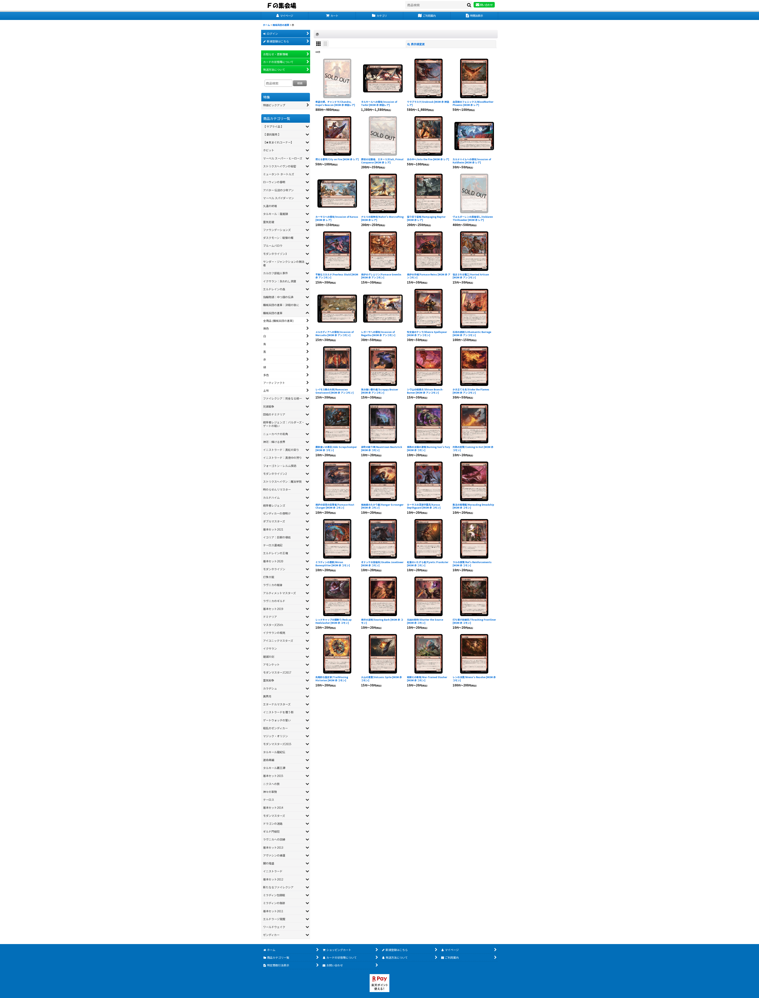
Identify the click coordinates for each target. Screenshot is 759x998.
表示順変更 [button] (418, 44)
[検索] (469, 5)
